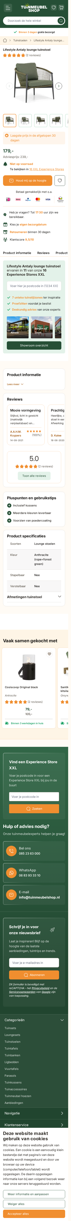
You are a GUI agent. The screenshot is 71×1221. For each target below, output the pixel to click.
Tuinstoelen (20, 40)
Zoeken (37, 808)
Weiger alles (16, 1204)
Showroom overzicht (34, 345)
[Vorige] (9, 86)
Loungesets (12, 1035)
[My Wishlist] (54, 8)
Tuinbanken (12, 1055)
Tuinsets (10, 1028)
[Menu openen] (8, 8)
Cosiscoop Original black (21, 687)
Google (46, 991)
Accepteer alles (18, 1214)
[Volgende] (58, 86)
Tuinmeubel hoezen (18, 1096)
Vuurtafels (12, 1069)
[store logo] (34, 7)
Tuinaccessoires (16, 1089)
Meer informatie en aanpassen (28, 1194)
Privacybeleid (40, 988)
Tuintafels (11, 1048)
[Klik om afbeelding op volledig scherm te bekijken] (34, 82)
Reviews (43, 253)
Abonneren (37, 975)
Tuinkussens (13, 1082)
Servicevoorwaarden (22, 991)
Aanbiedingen (14, 1103)
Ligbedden (12, 1062)
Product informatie (17, 253)
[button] (22, 55)
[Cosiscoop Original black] (29, 666)
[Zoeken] (61, 20)
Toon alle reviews (34, 476)
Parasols (10, 1075)
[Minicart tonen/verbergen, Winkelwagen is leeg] (61, 8)
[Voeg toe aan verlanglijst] (60, 180)
